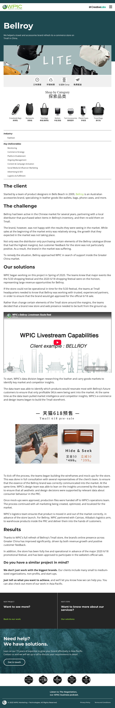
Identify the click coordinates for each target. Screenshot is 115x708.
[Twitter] (10, 693)
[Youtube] (15, 693)
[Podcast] (98, 693)
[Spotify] (104, 693)
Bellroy (80, 194)
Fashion (11, 137)
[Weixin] (21, 693)
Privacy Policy (85, 702)
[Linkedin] (4, 693)
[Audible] (109, 693)
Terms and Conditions (103, 702)
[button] (111, 7)
